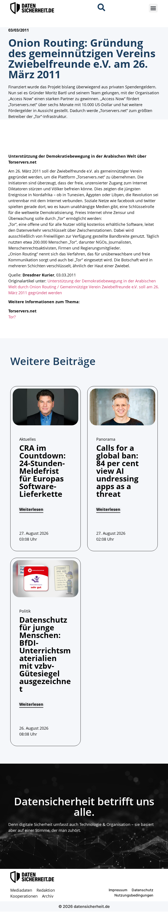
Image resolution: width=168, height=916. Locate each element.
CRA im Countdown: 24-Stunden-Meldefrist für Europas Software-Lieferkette (42, 471)
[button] (153, 8)
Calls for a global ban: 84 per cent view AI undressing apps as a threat (117, 471)
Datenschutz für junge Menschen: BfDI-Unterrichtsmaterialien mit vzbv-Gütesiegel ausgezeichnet (45, 654)
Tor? (12, 316)
